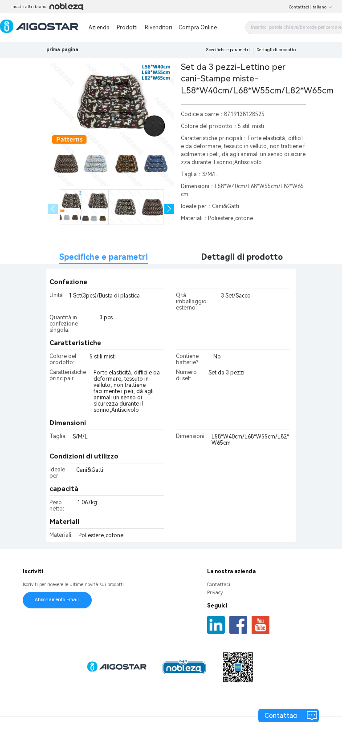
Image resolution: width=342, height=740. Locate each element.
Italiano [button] (318, 7)
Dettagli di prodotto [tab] (242, 256)
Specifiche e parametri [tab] (103, 256)
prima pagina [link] (62, 49)
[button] (169, 209)
